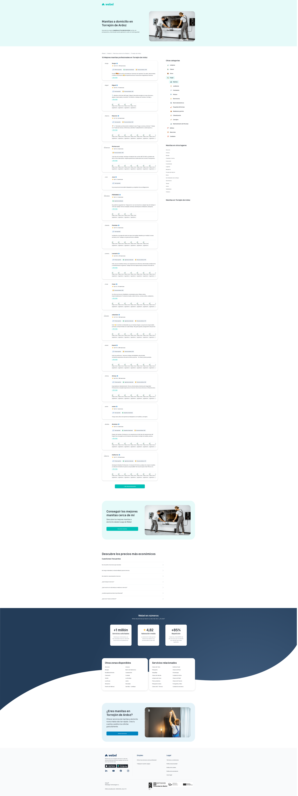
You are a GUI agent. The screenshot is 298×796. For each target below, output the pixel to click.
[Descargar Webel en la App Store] (110, 766)
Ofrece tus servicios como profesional (146, 760)
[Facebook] (121, 771)
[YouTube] (113, 771)
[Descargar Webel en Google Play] (122, 766)
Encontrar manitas (122, 528)
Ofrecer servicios (122, 733)
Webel (104, 53)
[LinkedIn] (106, 771)
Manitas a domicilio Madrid (121, 53)
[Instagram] (128, 771)
